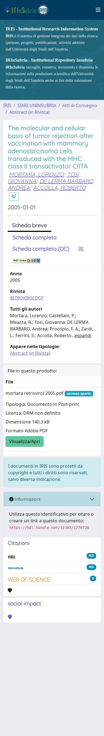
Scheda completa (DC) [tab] (40, 248)
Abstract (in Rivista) (29, 112)
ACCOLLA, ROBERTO (59, 187)
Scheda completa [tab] (34, 237)
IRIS (7, 105)
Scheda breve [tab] (29, 225)
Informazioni (27, 499)
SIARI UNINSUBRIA (36, 105)
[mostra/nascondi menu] (98, 10)
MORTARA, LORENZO (36, 174)
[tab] (81, 249)
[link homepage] (28, 10)
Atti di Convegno (79, 105)
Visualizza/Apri (24, 441)
